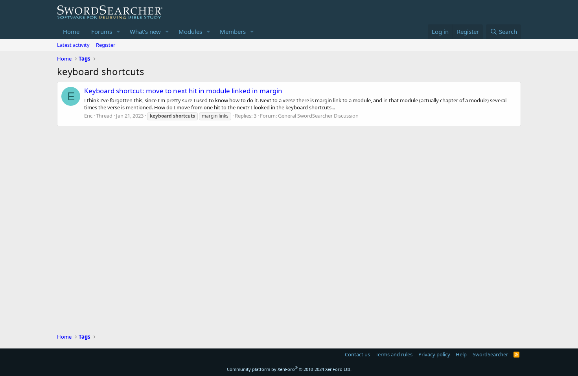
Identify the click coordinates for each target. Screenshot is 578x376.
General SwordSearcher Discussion (318, 115)
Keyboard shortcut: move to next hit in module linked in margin (183, 90)
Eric (88, 115)
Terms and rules (394, 354)
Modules (190, 31)
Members (233, 31)
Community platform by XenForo (289, 369)
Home (71, 31)
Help (461, 354)
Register (105, 44)
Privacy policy (434, 354)
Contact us (357, 354)
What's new (145, 31)
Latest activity (73, 44)
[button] (118, 31)
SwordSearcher (490, 354)
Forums (101, 31)
